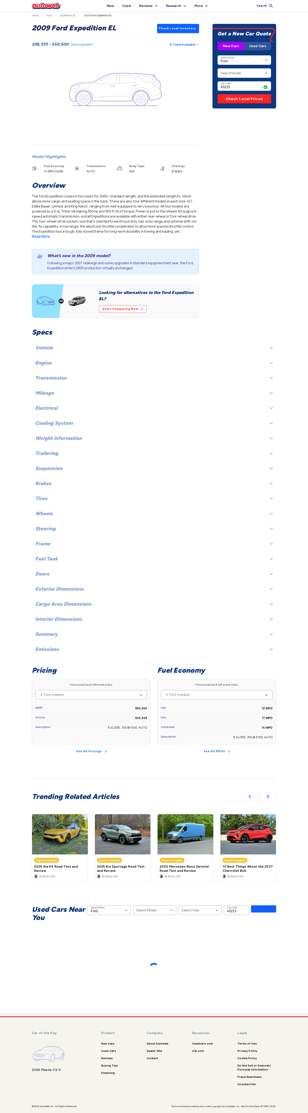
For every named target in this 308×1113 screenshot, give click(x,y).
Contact (152, 1058)
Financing (108, 1073)
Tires (41, 498)
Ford (49, 15)
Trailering (46, 453)
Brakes (43, 483)
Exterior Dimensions (59, 589)
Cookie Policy (247, 1058)
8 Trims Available (182, 44)
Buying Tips (109, 1065)
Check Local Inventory (177, 28)
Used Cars (257, 46)
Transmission (51, 378)
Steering (45, 529)
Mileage (44, 393)
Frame (42, 544)
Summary (46, 634)
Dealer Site (154, 1051)
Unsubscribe (246, 1084)
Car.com (198, 1051)
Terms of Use (247, 1043)
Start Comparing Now (120, 309)
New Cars (231, 46)
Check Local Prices (244, 99)
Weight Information (58, 438)
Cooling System (54, 423)
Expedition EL (68, 15)
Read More (41, 236)
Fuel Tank (46, 559)
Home (35, 15)
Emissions (47, 649)
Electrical (46, 408)
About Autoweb (157, 1043)
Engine (43, 363)
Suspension (48, 468)
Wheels (44, 513)
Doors (42, 574)
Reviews (107, 1058)
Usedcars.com (202, 1043)
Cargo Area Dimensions (63, 604)
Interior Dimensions (58, 619)
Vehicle (44, 348)
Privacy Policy (247, 1051)
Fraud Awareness (249, 1077)
